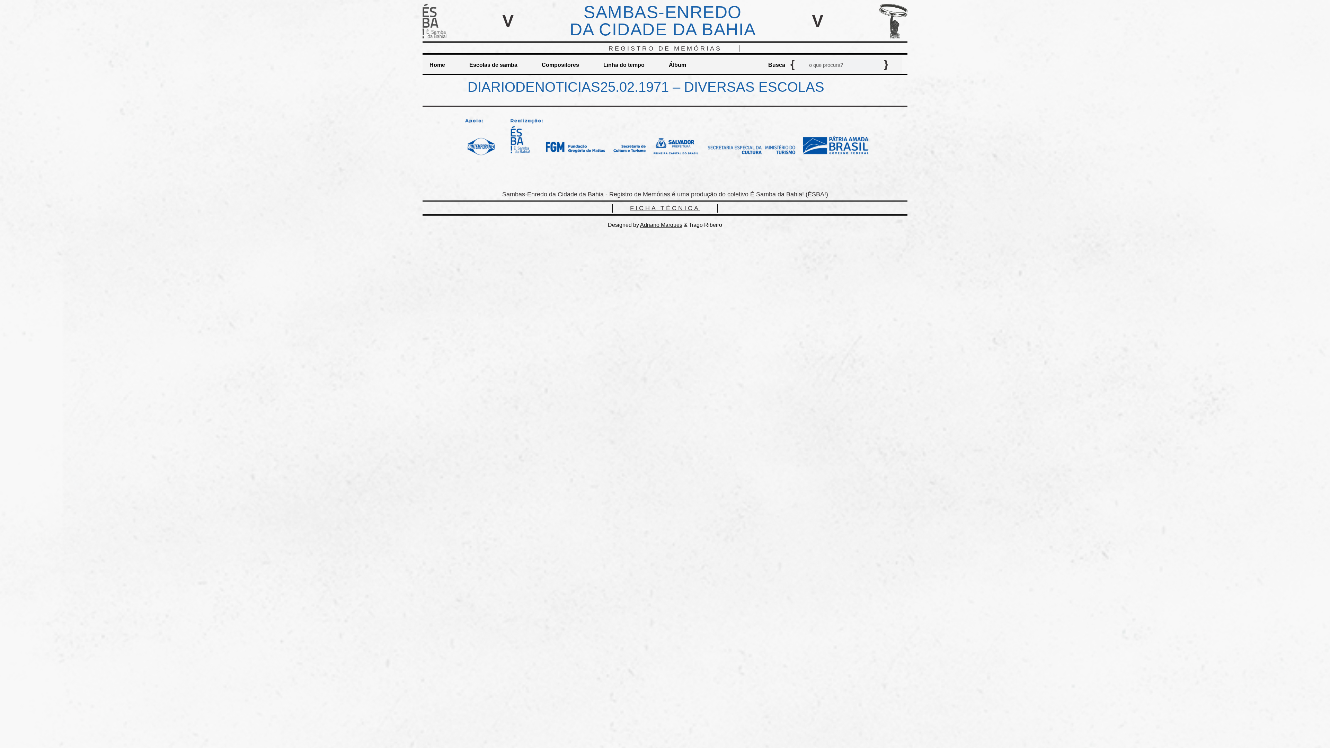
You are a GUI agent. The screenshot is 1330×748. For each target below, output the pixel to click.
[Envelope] (644, 175)
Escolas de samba (493, 65)
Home (437, 65)
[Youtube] (685, 175)
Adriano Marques (661, 225)
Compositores (560, 65)
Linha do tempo (624, 65)
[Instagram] (665, 175)
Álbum (677, 65)
